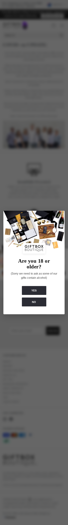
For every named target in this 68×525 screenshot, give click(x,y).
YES (34, 290)
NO (34, 301)
